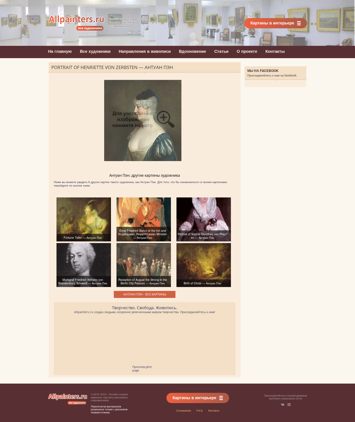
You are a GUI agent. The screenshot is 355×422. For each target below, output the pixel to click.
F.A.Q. (199, 410)
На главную (60, 51)
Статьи (221, 51)
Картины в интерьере (272, 23)
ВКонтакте (282, 404)
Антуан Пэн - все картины (144, 294)
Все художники (95, 51)
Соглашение (183, 410)
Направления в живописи (145, 51)
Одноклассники (289, 404)
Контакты (275, 51)
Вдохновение (192, 51)
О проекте (247, 51)
